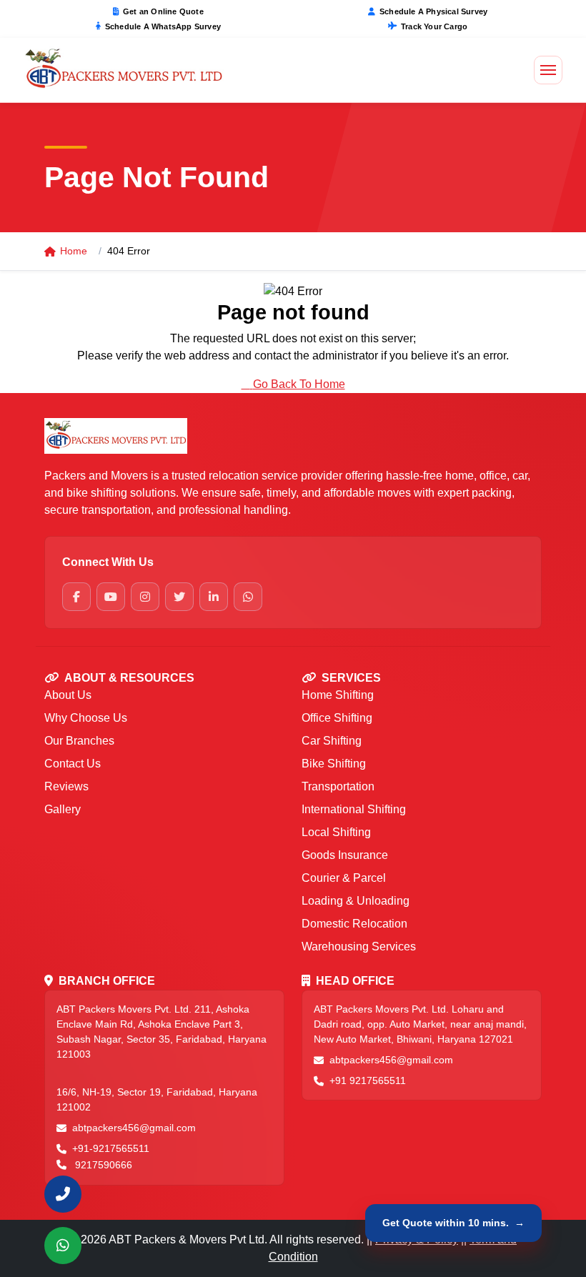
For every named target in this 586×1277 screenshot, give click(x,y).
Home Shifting (338, 695)
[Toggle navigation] (548, 70)
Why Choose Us (85, 718)
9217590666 (103, 1165)
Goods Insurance (345, 855)
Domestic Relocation (354, 924)
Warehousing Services (359, 946)
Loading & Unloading (355, 901)
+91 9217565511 (367, 1080)
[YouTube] (110, 596)
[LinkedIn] (213, 596)
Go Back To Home (299, 384)
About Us (67, 695)
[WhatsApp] (248, 596)
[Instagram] (145, 596)
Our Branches (79, 741)
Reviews (66, 786)
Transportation (338, 786)
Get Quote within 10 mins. (453, 1222)
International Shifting (354, 809)
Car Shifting (332, 741)
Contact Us (72, 763)
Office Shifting (337, 718)
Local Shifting (336, 832)
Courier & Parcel (344, 878)
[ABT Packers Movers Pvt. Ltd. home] (121, 436)
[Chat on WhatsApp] (62, 1245)
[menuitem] (62, 1194)
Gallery (62, 809)
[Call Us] (62, 1194)
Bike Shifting (334, 763)
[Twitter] (179, 596)
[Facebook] (76, 596)
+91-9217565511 (110, 1148)
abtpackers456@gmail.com (134, 1127)
